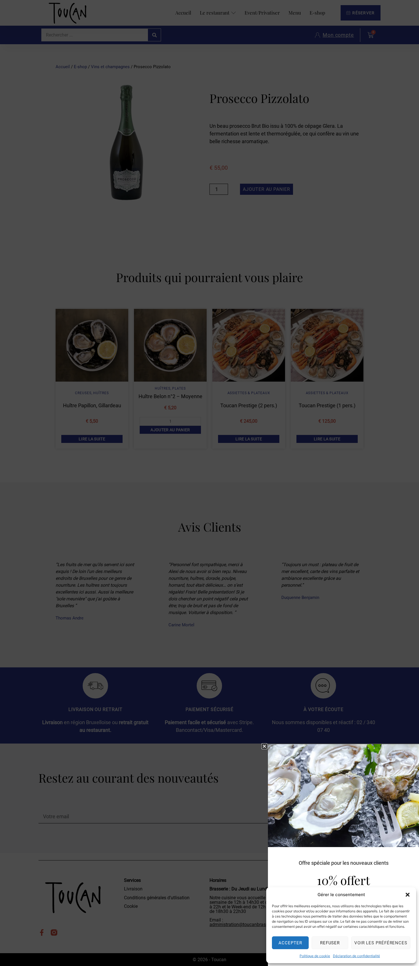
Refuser (330, 942)
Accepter (290, 942)
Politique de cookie (315, 956)
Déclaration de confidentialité (356, 956)
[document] (209, 483)
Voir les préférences (380, 942)
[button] (407, 895)
